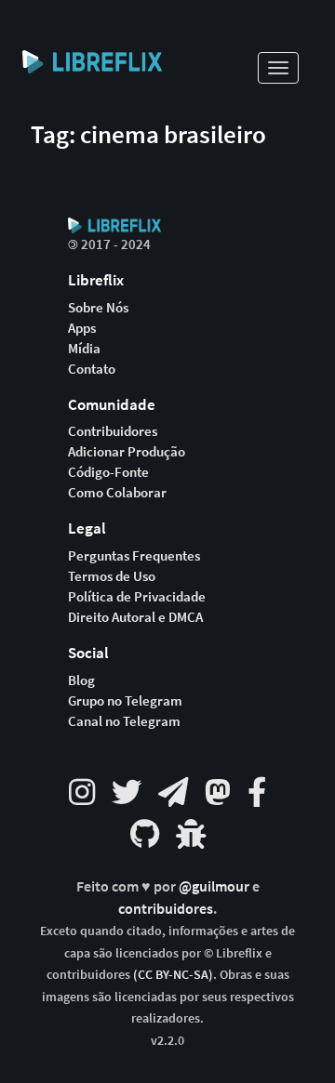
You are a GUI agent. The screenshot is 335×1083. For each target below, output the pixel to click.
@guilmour (215, 886)
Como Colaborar (117, 492)
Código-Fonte (108, 472)
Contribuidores (112, 431)
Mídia (84, 348)
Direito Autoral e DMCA (135, 617)
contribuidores (165, 909)
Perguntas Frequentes (134, 556)
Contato (91, 369)
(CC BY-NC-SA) (173, 974)
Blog (81, 680)
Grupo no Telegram (125, 701)
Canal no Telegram (124, 721)
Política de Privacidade (137, 596)
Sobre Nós (98, 307)
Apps (82, 328)
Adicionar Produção (126, 451)
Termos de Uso (111, 576)
